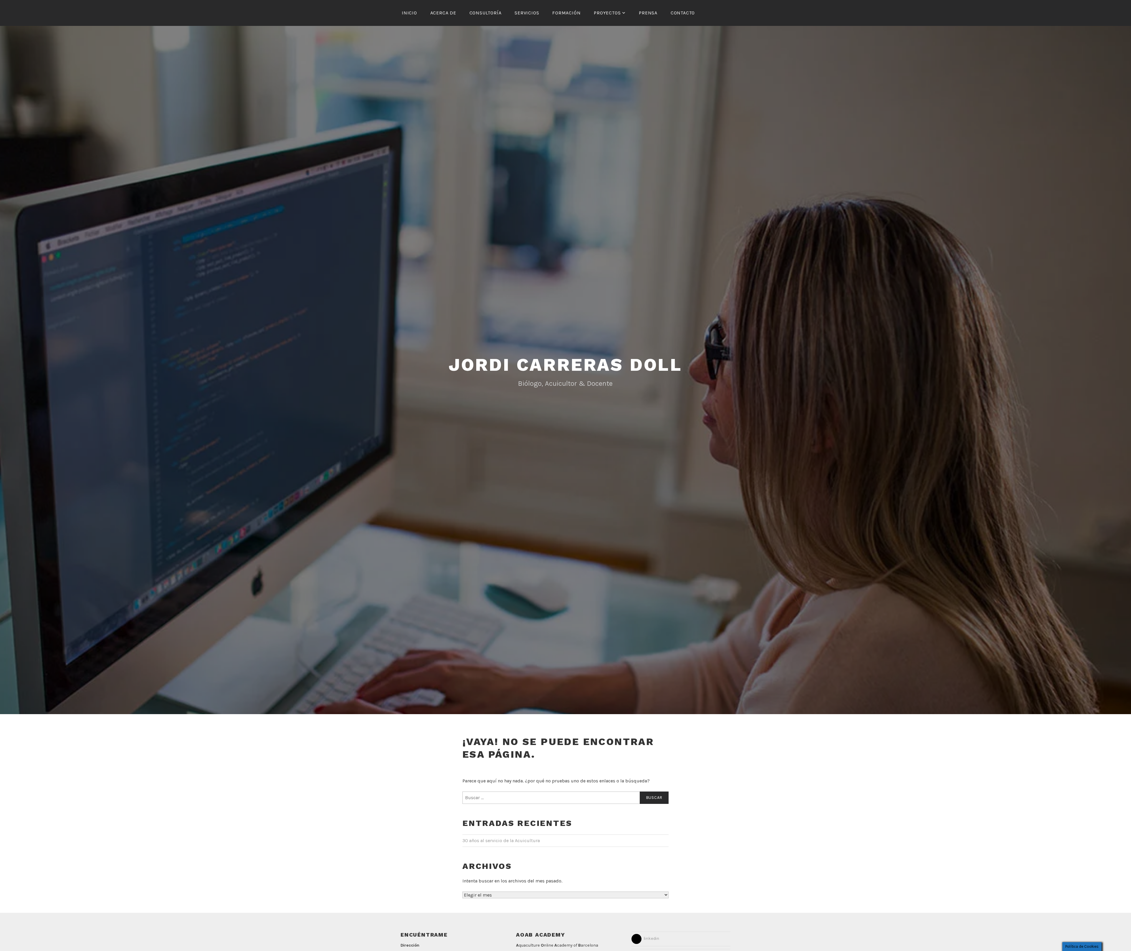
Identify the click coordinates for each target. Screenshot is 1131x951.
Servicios (527, 13)
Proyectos (607, 13)
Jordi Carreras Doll (565, 364)
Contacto (683, 13)
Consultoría (485, 13)
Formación (566, 13)
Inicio (409, 13)
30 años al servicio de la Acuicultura (501, 840)
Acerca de (443, 13)
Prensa (648, 13)
